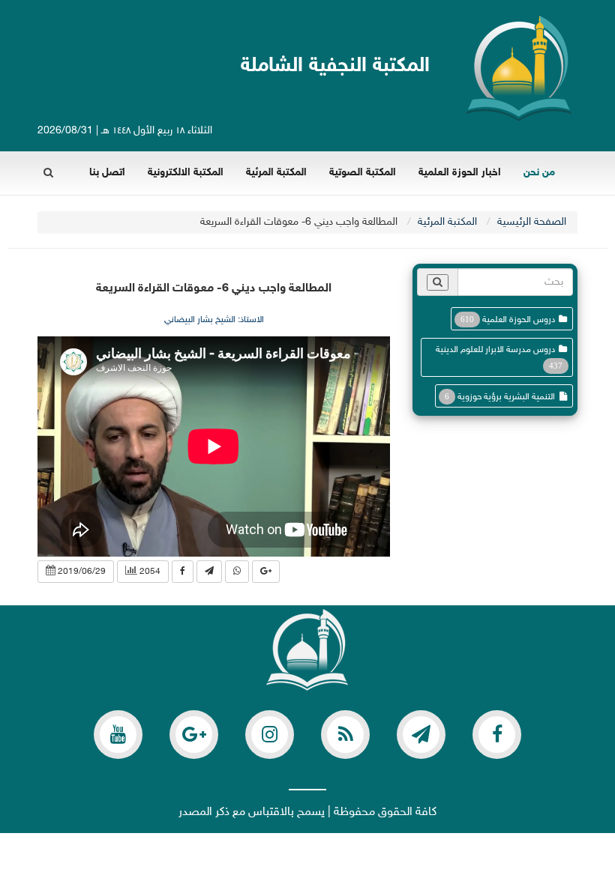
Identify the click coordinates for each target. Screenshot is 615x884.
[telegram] (421, 734)
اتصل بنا (107, 172)
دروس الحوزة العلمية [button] (518, 320)
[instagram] (269, 734)
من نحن (539, 172)
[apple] (118, 734)
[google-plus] (194, 734)
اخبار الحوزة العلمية (459, 172)
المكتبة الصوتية (362, 172)
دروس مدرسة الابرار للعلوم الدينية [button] (495, 350)
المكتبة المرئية (276, 172)
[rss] (345, 734)
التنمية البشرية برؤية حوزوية (506, 397)
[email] (496, 734)
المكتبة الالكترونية (186, 172)
